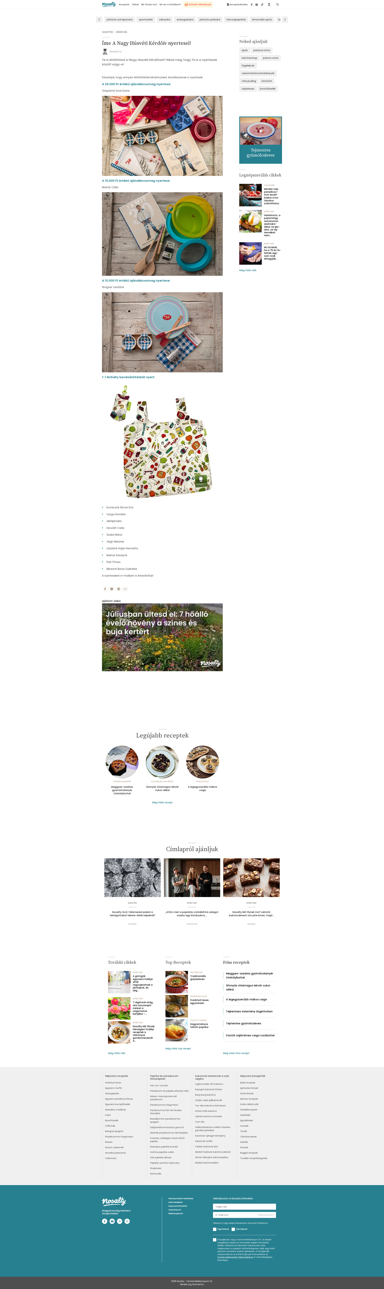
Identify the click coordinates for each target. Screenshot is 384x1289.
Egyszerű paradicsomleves (119, 1098)
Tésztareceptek (248, 1136)
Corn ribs (199, 1121)
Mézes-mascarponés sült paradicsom (163, 1098)
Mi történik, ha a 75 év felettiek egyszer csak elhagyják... (272, 253)
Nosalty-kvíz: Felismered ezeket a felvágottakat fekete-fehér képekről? (132, 914)
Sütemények (247, 1093)
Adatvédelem (175, 1202)
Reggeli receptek (249, 1152)
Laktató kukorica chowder (208, 1116)
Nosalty (132, 924)
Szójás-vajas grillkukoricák (208, 1100)
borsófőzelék (268, 88)
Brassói (108, 1142)
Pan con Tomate (159, 1085)
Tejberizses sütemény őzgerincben (249, 1011)
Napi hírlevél (223, 1229)
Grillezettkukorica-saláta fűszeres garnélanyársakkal (212, 1129)
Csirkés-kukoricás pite (206, 1146)
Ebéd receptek (247, 1082)
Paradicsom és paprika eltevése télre (169, 1090)
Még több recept (162, 802)
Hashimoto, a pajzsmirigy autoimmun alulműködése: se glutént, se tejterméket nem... (272, 225)
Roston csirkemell (114, 1147)
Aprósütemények (249, 1088)
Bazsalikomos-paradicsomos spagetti (165, 1120)
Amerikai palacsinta (115, 1152)
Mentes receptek (249, 1098)
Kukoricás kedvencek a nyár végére (212, 1077)
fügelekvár (248, 65)
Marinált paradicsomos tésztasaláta (169, 1132)
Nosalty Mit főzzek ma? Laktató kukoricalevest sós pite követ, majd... (251, 914)
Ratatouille (155, 1173)
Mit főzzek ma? (149, 4)
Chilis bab (110, 1125)
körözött (267, 81)
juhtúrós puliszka (210, 19)
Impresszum (174, 1209)
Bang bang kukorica (205, 1094)
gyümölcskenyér (122, 781)
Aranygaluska (112, 1093)
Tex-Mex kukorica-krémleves (210, 1105)
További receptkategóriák (253, 1158)
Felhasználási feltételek (180, 1198)
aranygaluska (185, 19)
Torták (243, 1131)
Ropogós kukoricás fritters (208, 1089)
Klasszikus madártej (115, 1109)
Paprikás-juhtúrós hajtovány (165, 1162)
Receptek (124, 4)
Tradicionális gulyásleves (198, 977)
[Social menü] (257, 4)
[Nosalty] (109, 4)
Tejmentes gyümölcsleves (243, 1023)
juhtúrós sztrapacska (120, 19)
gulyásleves (196, 972)
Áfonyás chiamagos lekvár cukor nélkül (162, 788)
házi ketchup (249, 58)
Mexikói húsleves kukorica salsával (213, 1151)
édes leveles (202, 781)
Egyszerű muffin (113, 1088)
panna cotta (270, 58)
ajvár (245, 50)
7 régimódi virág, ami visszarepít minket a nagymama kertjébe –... (143, 1008)
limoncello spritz (262, 19)
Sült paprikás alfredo (160, 1157)
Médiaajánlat (175, 1213)
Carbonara (110, 1158)
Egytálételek (246, 1120)
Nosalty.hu (116, 51)
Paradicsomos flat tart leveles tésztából (166, 1112)
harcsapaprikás (236, 19)
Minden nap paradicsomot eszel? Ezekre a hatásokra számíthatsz (271, 196)
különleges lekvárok (162, 781)
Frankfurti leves (113, 1082)
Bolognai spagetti (114, 1131)
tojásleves (248, 88)
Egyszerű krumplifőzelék (117, 1104)
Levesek (244, 1125)
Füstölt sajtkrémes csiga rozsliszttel (250, 1035)
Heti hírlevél (241, 1229)
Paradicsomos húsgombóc (119, 1136)
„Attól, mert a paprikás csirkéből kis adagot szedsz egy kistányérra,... (191, 914)
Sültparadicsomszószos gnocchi (167, 1127)
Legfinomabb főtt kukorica (209, 1084)
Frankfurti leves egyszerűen (199, 1001)
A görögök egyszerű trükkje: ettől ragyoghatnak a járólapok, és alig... (143, 983)
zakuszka (164, 19)
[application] (162, 637)
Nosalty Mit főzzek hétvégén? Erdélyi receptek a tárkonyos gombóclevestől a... (144, 1033)
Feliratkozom (266, 1215)
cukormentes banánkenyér (258, 73)
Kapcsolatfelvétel (177, 1206)
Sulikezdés (269, 185)
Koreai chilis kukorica (206, 1111)
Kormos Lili (192, 924)
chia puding (249, 81)
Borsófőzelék (111, 1120)
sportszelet (146, 19)
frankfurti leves (198, 996)
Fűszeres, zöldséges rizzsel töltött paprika (167, 1140)
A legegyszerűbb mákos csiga (202, 788)
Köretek (244, 1147)
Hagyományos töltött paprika (199, 1025)
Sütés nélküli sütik (249, 1104)
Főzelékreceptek (248, 1109)
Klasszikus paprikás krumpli (164, 1146)
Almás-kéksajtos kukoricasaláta (211, 1157)
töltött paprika (198, 1020)
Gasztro (107, 32)
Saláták (244, 1142)
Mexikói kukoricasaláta (206, 1162)
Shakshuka (155, 1168)
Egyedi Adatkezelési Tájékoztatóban (235, 1257)
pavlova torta (261, 50)
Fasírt (108, 1115)
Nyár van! (269, 211)
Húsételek (245, 1115)
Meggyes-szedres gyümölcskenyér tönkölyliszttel (122, 790)
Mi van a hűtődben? (170, 4)
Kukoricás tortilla (203, 1141)
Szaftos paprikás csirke (162, 1152)
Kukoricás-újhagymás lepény (210, 1135)
